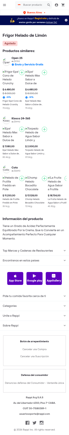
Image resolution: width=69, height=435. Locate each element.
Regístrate (41, 18)
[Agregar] (21, 72)
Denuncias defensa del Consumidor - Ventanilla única (34, 383)
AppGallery (54, 280)
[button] (35, 12)
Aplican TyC (51, 22)
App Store (15, 280)
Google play (34, 280)
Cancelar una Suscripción (34, 356)
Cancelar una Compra (34, 349)
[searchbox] (33, 5)
